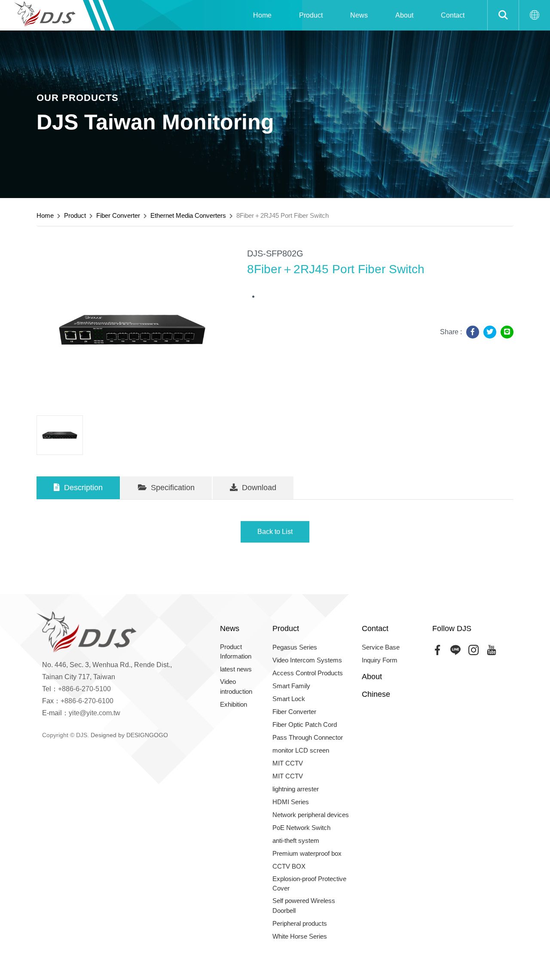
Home (262, 15)
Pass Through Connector (307, 737)
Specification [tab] (172, 487)
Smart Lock (288, 698)
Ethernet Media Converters (188, 215)
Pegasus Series (294, 647)
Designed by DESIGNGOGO (129, 735)
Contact (452, 15)
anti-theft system (295, 840)
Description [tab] (82, 487)
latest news (236, 669)
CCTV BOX (289, 866)
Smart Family (291, 685)
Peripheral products (299, 923)
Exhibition (233, 704)
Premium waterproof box (307, 853)
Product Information (235, 651)
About (404, 15)
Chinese (376, 694)
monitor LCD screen (300, 750)
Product (311, 15)
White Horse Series (299, 936)
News (359, 15)
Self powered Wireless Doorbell (303, 905)
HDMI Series (290, 801)
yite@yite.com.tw (94, 713)
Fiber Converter (118, 215)
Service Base (381, 647)
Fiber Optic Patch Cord (304, 724)
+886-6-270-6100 (87, 701)
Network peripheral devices (310, 814)
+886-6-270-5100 (84, 688)
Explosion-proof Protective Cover (309, 883)
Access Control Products (307, 673)
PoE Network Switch (301, 827)
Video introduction (236, 686)
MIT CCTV (287, 763)
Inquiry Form (379, 660)
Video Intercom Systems (307, 660)
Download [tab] (258, 487)
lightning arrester (295, 789)
